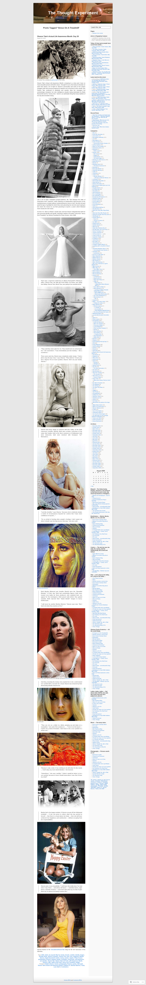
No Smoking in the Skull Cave (100, 534)
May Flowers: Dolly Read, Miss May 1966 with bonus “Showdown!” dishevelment (101, 101)
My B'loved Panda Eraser (99, 502)
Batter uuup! (97, 150)
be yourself (52, 955)
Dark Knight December (98, 180)
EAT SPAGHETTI (97, 195)
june (68, 956)
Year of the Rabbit (97, 411)
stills (49, 962)
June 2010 (95, 454)
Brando (94, 162)
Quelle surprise (96, 346)
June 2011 (95, 437)
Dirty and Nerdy (96, 526)
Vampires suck (96, 397)
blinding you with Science (99, 159)
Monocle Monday (97, 273)
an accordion (98, 309)
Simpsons (95, 356)
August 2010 (96, 451)
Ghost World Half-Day (98, 207)
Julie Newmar (96, 242)
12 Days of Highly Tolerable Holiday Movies (101, 290)
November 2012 (97, 425)
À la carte (95, 726)
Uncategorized (96, 393)
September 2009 (97, 467)
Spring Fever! (96, 365)
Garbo (94, 205)
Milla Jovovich (96, 266)
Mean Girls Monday (97, 262)
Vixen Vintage (96, 626)
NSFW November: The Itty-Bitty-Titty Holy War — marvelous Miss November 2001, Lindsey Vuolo (100, 80)
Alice (94, 132)
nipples (71, 958)
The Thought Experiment (73, 12)
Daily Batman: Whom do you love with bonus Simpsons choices (100, 120)
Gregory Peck (96, 223)
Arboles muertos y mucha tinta (100, 581)
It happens (95, 238)
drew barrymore (96, 192)
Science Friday (97, 377)
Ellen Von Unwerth (98, 323)
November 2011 (96, 431)
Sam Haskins (97, 332)
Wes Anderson (97, 297)
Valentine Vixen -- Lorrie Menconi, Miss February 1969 (100, 60)
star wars (95, 369)
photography (42, 959)
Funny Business (97, 204)
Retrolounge (96, 675)
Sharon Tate (51, 961)
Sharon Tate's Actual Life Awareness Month (50, 965)
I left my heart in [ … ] (98, 234)
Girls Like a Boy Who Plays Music (101, 210)
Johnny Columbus (53, 956)
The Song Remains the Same (101, 312)
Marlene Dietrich (97, 259)
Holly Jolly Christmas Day (99, 228)
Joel (94, 106)
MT (95, 298)
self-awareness (79, 959)
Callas (94, 171)
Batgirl (95, 155)
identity (77, 955)
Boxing (95, 362)
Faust (95, 219)
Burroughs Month (97, 168)
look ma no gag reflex (98, 254)
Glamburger (95, 216)
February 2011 (96, 442)
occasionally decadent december (101, 315)
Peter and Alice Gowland (100, 328)
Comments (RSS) (77, 980)
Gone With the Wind (99, 286)
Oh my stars (97, 374)
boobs (62, 955)
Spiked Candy (96, 676)
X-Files (94, 409)
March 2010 (96, 458)
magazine (76, 956)
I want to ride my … (97, 235)
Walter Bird (96, 337)
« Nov (92, 486)
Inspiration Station (97, 237)
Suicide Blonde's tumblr (98, 773)
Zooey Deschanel (97, 421)
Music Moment (96, 304)
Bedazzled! (95, 584)
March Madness (96, 256)
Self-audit (80, 964)
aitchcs (94, 84)
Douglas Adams (96, 187)
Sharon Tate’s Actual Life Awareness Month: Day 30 (58, 36)
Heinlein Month (96, 225)
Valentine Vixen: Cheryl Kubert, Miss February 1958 (100, 84)
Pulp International (97, 540)
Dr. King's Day (96, 189)
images (82, 955)
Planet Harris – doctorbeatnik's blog (101, 506)
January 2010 (96, 461)
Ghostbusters (96, 208)
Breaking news (96, 164)
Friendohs (95, 202)
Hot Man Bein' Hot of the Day (100, 229)
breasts (67, 955)
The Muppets (96, 384)
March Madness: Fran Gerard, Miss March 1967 (100, 109)
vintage (77, 962)
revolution (64, 959)
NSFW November (97, 313)
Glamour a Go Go (97, 603)
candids (72, 955)
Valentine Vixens (97, 396)
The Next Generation (99, 368)
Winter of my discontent (98, 406)
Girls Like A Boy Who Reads (99, 213)
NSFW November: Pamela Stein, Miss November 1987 (100, 52)
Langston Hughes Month (99, 244)
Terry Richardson (98, 335)
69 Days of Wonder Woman (101, 177)
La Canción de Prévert (98, 739)
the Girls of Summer (97, 382)
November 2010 (97, 446)
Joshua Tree (62, 956)
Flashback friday (97, 198)
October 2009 (96, 466)
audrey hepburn (97, 144)
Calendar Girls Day (97, 170)
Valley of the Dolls (56, 962)
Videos (94, 399)
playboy (54, 959)
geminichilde (55, 80)
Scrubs (94, 349)
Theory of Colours (98, 220)
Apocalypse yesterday (98, 137)
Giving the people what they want (101, 214)
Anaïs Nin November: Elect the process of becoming (100, 123)
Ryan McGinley (97, 331)
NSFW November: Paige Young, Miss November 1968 (100, 90)
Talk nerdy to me (97, 375)
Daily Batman (97, 156)
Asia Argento (96, 140)
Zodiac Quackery (97, 419)
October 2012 (96, 427)
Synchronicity (96, 371)
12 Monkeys (97, 276)
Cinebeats (95, 595)
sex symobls (43, 961)
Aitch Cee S (95, 103)
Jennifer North (43, 956)
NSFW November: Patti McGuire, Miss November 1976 (100, 63)
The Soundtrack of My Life (99, 746)
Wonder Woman (98, 176)
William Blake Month (97, 405)
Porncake (95, 667)
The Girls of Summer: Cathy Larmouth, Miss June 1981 (99, 50)
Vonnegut (95, 400)
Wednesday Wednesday (101, 294)
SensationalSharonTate (58, 949)
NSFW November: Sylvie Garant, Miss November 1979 (100, 98)
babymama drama (97, 147)
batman (94, 152)
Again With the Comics (98, 553)
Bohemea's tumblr (97, 642)
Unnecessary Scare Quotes (100, 250)
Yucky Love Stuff (97, 418)
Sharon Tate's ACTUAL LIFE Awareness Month (68, 961)
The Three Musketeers (99, 295)
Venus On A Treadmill (68, 962)
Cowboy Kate (98, 334)
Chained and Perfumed (98, 525)
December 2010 (97, 445)
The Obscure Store (97, 685)
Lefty (94, 109)
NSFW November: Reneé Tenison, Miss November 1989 (101, 66)
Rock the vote (96, 125)
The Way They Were (98, 387)
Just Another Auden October (101, 143)
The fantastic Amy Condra (99, 510)
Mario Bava (97, 282)
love (71, 956)
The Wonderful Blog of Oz (99, 544)
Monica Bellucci (96, 272)
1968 (42, 955)
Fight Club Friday (98, 279)
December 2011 (96, 430)
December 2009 (97, 463)
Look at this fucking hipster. (99, 656)
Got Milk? (95, 222)
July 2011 (95, 436)
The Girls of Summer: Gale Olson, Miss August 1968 (101, 107)
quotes (59, 959)
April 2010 (95, 457)
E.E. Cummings (96, 193)
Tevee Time (95, 378)
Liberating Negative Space (99, 248)
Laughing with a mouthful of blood (101, 245)
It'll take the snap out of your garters (102, 609)
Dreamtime (95, 190)
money (62, 958)
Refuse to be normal (98, 33)
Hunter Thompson (97, 231)
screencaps (71, 959)
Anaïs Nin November (98, 134)
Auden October (96, 141)
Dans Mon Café (96, 732)
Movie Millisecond (99, 292)
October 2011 (96, 433)
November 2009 (97, 464)
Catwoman (95, 173)
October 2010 (96, 448)
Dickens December (97, 183)
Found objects (96, 201)
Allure (94, 579)
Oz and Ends (96, 535)
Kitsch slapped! (96, 655)
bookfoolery (97, 253)
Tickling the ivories (98, 303)
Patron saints (96, 319)
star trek (95, 366)
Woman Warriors (76, 965)
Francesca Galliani (98, 325)
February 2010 (96, 460)
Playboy (95, 340)
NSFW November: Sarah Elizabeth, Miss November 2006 (101, 58)
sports (94, 360)
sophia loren (96, 359)
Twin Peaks (95, 391)
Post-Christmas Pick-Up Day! (100, 341)
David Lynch (97, 278)
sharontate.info (69, 678)
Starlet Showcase (97, 620)
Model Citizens (49, 964)
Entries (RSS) (67, 980)
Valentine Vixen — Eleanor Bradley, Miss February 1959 (101, 104)
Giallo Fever (96, 601)
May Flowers (96, 260)
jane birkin (95, 241)
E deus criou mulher (97, 703)
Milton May (95, 267)
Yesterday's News (97, 412)
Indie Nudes (96, 708)
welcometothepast (43, 588)
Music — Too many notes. (99, 301)
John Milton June (98, 269)
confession (95, 179)
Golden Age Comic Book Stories (100, 560)
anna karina (96, 135)
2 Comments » (64, 967)
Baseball (95, 149)
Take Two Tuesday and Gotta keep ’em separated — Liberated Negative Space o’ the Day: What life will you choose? (101, 93)
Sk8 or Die (95, 357)
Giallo (95, 281)
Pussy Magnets (96, 344)
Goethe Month (96, 217)
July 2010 (95, 452)
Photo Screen (78, 958)
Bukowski (95, 167)
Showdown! (95, 354)
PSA (94, 343)
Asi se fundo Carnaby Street (100, 519)
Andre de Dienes (98, 322)
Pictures (48, 959)
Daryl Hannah (96, 182)
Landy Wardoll (97, 326)
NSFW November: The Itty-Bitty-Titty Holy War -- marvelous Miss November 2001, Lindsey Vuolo (101, 73)
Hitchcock (95, 226)
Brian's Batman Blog (98, 523)
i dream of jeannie (97, 232)
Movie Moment (97, 288)
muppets (95, 300)
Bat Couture (97, 153)
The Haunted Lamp (97, 543)
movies (67, 958)
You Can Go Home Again (99, 414)
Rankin (95, 329)
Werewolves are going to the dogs (101, 402)
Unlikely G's (66, 965)
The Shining (96, 385)
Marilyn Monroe (96, 257)
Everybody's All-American (99, 196)
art (93, 138)
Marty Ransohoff (50, 958)
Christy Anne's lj (96, 498)
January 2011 (96, 443)
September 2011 (97, 434)
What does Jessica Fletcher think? (102, 380)
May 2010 (95, 455)
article (46, 955)
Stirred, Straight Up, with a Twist (100, 541)
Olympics (96, 363)
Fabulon (95, 528)
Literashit (95, 251)
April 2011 (95, 440)
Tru (93, 388)
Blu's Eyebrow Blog (97, 589)
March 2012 (96, 428)
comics (94, 174)
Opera (94, 317)
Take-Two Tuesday (97, 372)
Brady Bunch (96, 161)
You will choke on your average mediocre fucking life (100, 416)
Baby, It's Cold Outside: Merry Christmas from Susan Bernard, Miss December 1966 (101, 69)
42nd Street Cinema (98, 578)
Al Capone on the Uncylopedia (100, 633)
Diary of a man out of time (99, 597)
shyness (45, 962)
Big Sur (58, 955)
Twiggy (94, 390)
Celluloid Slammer (97, 592)
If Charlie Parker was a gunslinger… (101, 529)
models (57, 958)
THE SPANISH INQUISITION (102, 310)
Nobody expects (98, 306)
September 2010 (97, 449)
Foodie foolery (96, 199)
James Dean (96, 240)
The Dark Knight (98, 158)
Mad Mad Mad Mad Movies (99, 613)
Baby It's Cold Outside (98, 146)
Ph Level (95, 537)
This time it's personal (99, 165)
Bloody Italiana (96, 588)
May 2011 (95, 439)
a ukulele (97, 307)
